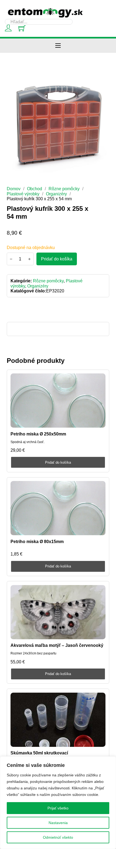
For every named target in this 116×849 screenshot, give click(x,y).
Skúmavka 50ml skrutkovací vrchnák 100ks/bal (39, 755)
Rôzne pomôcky (64, 188)
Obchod (34, 188)
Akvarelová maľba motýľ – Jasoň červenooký (57, 645)
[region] (58, 802)
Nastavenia (58, 823)
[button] (102, 81)
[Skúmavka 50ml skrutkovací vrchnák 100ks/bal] (58, 720)
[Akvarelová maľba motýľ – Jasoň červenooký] (58, 612)
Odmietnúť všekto (58, 837)
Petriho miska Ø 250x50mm (38, 433)
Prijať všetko (58, 808)
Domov (14, 188)
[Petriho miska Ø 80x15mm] (58, 508)
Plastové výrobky (23, 193)
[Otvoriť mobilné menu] (58, 45)
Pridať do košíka (58, 462)
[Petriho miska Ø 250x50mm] (58, 400)
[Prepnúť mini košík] (22, 28)
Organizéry (56, 193)
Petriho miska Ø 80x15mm (37, 541)
